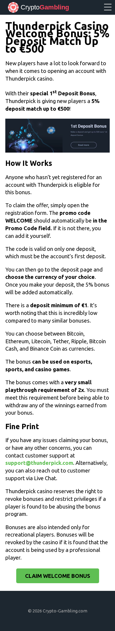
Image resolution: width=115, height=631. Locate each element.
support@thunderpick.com (39, 463)
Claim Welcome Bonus (57, 576)
